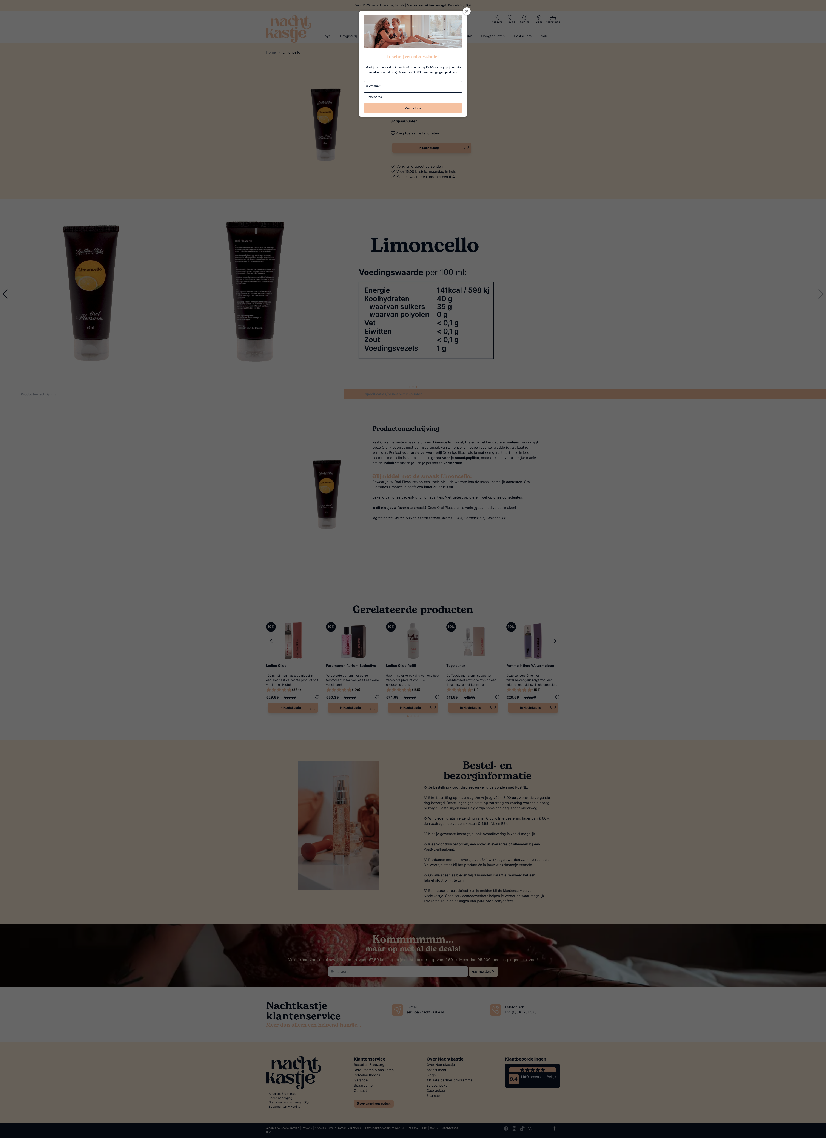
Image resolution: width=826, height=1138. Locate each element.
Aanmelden (413, 108)
